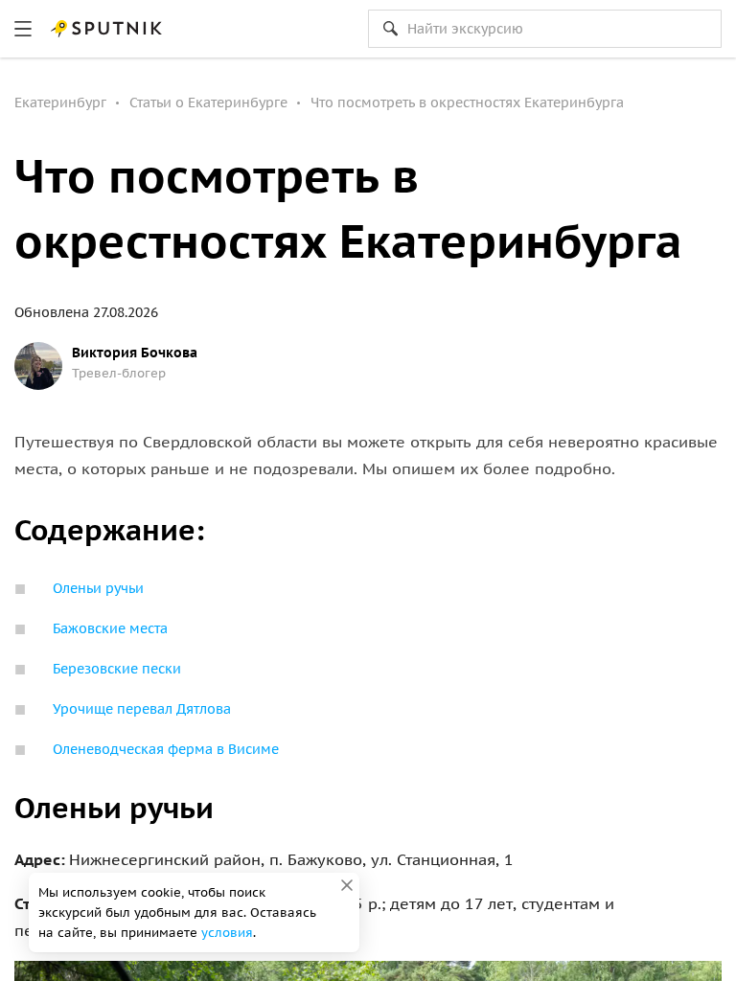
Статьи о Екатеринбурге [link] (208, 102)
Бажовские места (112, 628)
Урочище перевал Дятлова (144, 709)
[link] (23, 28)
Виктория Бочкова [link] (134, 352)
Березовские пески (119, 668)
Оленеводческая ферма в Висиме (168, 749)
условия (227, 932)
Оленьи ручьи (100, 588)
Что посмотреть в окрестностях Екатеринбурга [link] (467, 102)
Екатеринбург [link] (60, 102)
